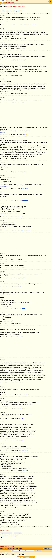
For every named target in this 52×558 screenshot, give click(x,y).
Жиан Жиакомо (25, 188)
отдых (1, 214)
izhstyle (22, 277)
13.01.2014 (2, 192)
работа (5, 186)
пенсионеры (5, 91)
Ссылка (12, 24)
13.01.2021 (2, 63)
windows (2, 169)
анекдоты (7, 4)
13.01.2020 (2, 79)
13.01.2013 (2, 203)
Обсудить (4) (13, 171)
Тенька (21, 216)
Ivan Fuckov (27, 394)
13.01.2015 (2, 175)
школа (1, 22)
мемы (14, 4)
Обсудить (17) (13, 102)
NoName (23, 308)
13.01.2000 (2, 422)
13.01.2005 (2, 327)
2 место (6, 527)
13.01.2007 (2, 289)
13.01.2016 (2, 162)
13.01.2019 (2, 97)
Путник (21, 75)
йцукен (21, 336)
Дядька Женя (23, 267)
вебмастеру (18, 552)
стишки (21, 4)
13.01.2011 (2, 253)
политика (2, 186)
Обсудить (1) (13, 188)
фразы (18, 4)
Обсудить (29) (13, 60)
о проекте (14, 552)
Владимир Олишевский (26, 230)
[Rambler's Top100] (20, 557)
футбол (9, 186)
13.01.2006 (2, 311)
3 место (10, 527)
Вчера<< (2, 530)
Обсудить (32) (14, 134)
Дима (22, 440)
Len (22, 383)
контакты (9, 552)
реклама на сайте (3, 552)
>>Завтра (7, 530)
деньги (1, 91)
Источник (21, 24)
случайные (12, 546)
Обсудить (12, 216)
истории (11, 4)
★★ (26, 134)
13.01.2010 (2, 263)
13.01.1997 (2, 474)
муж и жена (2, 132)
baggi (23, 418)
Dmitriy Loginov (25, 470)
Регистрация (11, 2)
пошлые (4, 228)
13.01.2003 (2, 386)
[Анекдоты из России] (3, 1)
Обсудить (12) (13, 158)
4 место (15, 527)
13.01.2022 (2, 52)
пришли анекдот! (47, 548)
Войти (7, 2)
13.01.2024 (2, 28)
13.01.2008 (2, 281)
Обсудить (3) (13, 48)
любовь (1, 197)
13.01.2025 (2, 15)
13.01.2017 (2, 138)
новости (23, 552)
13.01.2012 (2, 220)
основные (7, 546)
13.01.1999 (2, 443)
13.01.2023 (2, 42)
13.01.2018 (2, 125)
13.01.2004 (2, 359)
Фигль (26, 93)
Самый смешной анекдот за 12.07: (9, 536)
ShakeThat (24, 171)
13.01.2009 (2, 271)
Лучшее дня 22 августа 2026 (12, 0)
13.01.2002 (2, 398)
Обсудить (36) (13, 38)
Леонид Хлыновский (28, 24)
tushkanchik (22, 408)
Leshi (24, 134)
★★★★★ (34, 24)
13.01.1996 (2, 511)
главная (2, 548)
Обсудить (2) (13, 259)
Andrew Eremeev (25, 450)
